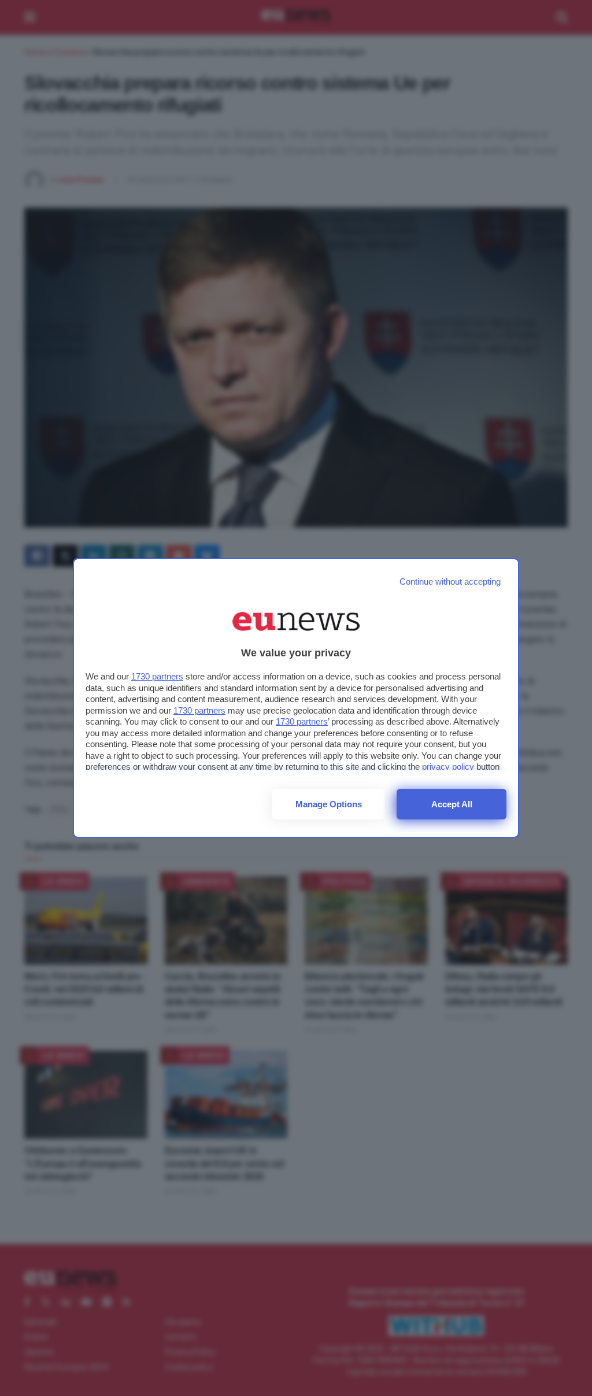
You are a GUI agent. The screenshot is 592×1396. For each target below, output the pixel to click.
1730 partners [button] (157, 676)
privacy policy (448, 766)
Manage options (328, 804)
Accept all (451, 804)
